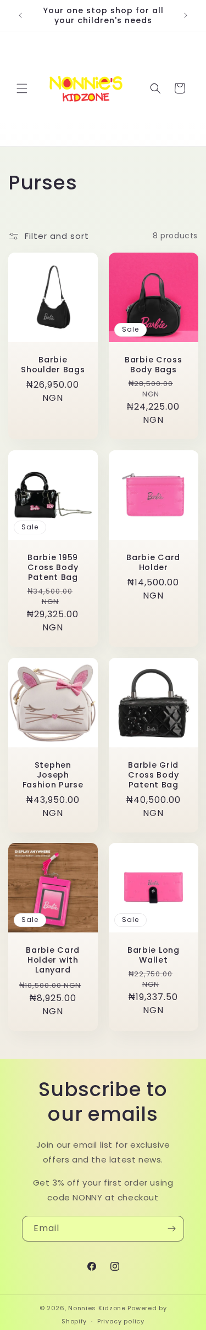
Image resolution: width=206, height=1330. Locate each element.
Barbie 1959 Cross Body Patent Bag (52, 567)
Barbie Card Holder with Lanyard (53, 960)
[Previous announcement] (20, 15)
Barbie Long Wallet (153, 955)
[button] (22, 88)
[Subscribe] (171, 1229)
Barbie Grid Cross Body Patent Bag (153, 774)
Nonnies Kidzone (97, 1308)
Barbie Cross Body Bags (153, 364)
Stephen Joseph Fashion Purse (53, 774)
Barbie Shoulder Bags (53, 364)
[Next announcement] (186, 15)
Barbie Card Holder (153, 562)
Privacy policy (120, 1321)
